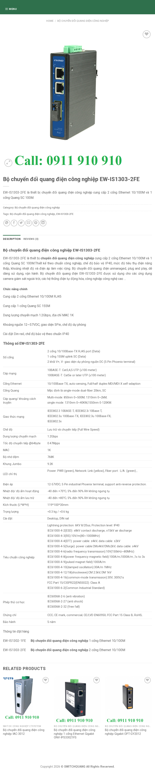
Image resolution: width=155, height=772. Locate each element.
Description (12, 238)
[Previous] (3, 712)
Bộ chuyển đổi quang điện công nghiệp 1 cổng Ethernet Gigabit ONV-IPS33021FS (74, 733)
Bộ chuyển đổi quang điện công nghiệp (83, 20)
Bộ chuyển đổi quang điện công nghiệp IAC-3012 (23, 732)
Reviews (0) (31, 238)
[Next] (152, 712)
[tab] (12, 239)
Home (49, 20)
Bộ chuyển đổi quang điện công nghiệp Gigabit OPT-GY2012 (125, 732)
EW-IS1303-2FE (64, 213)
